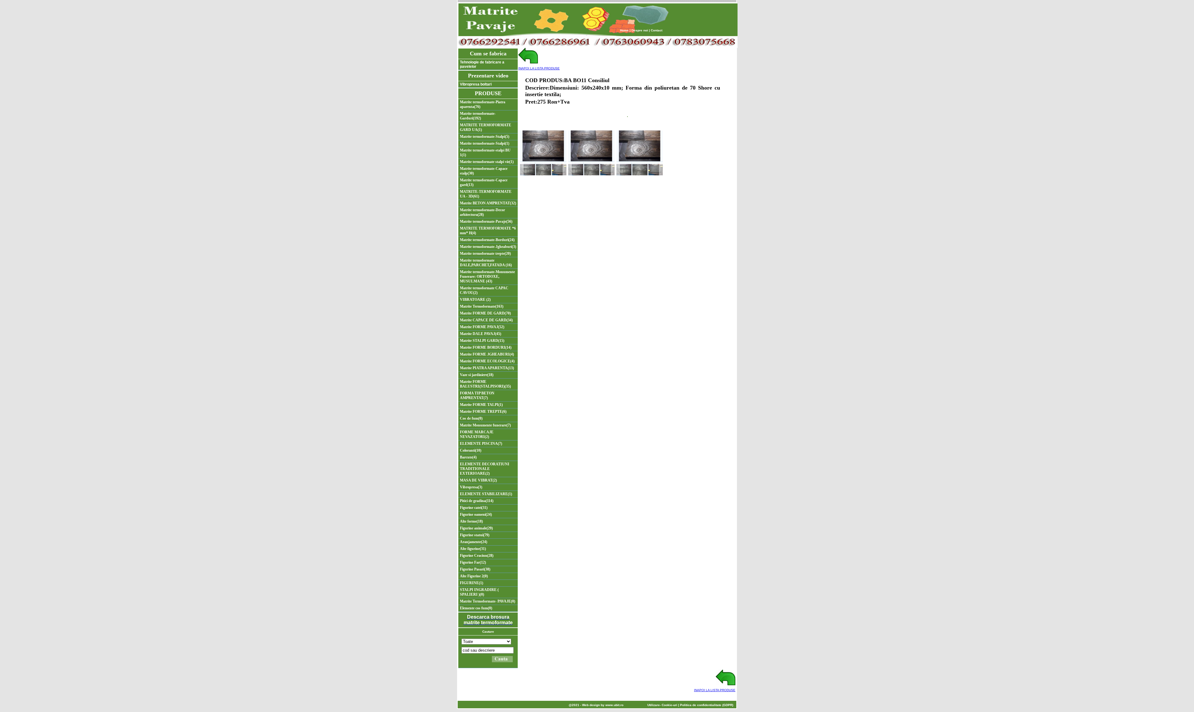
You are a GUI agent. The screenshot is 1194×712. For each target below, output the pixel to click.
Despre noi (640, 30)
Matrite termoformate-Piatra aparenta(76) (482, 104)
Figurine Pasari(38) (475, 569)
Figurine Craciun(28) (476, 555)
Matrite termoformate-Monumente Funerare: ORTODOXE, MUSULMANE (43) (487, 276)
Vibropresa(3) (471, 487)
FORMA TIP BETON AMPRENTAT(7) (477, 395)
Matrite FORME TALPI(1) (481, 405)
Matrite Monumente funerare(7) (485, 425)
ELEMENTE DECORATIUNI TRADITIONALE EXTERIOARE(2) (484, 469)
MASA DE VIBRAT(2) (478, 480)
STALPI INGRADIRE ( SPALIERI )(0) (479, 592)
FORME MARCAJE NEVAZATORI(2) (476, 434)
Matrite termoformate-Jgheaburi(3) (488, 246)
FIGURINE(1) (471, 583)
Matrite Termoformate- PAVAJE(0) (487, 601)
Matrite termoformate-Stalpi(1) (484, 143)
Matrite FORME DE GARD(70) (485, 313)
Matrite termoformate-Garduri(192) (478, 115)
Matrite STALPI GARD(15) (482, 340)
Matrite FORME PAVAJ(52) (482, 327)
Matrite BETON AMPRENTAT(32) (488, 203)
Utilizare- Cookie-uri (662, 705)
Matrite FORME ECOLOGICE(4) (487, 361)
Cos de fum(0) (471, 418)
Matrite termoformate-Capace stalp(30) (483, 170)
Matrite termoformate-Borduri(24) (487, 240)
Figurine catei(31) (474, 507)
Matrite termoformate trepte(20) (485, 253)
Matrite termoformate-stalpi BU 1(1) (485, 152)
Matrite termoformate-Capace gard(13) (483, 182)
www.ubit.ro (614, 705)
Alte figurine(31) (473, 549)
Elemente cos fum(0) (476, 608)
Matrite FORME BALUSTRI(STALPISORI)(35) (485, 384)
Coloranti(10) (470, 450)
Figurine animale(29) (476, 528)
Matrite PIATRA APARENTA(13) (487, 368)
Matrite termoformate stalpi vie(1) (487, 162)
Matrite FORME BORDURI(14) (485, 347)
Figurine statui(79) (474, 535)
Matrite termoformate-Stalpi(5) (484, 136)
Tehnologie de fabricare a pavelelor (482, 64)
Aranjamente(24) (473, 542)
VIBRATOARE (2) (475, 299)
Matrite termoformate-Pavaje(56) (486, 221)
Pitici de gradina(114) (476, 501)
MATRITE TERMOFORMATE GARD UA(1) (485, 127)
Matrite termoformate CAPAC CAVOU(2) (484, 290)
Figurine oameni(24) (476, 514)
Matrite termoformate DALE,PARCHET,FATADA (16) (486, 262)
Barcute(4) (468, 457)
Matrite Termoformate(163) (481, 306)
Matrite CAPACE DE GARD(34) (486, 320)
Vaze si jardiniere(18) (476, 375)
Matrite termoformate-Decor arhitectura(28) (482, 212)
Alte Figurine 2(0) (474, 576)
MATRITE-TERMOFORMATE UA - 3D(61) (485, 193)
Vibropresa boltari (476, 84)
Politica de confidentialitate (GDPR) (706, 705)
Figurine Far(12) (473, 562)
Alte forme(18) (471, 521)
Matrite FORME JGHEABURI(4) (487, 354)
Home (624, 30)
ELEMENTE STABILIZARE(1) (486, 494)
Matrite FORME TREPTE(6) (483, 411)
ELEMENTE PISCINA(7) (481, 443)
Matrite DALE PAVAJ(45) (480, 334)
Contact (656, 30)
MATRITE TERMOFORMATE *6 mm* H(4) (488, 230)
